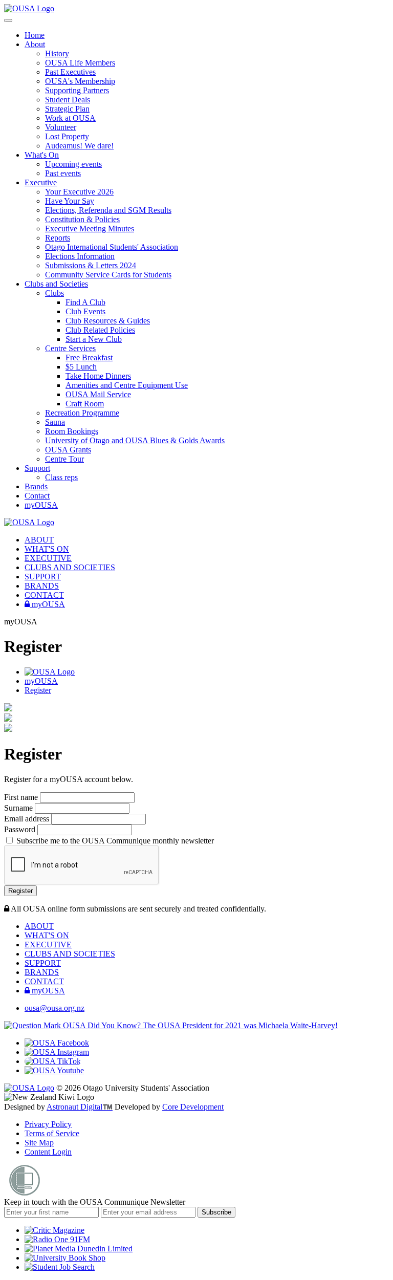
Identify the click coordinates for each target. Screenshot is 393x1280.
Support (37, 468)
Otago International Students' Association (111, 247)
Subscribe (216, 1212)
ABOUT (39, 539)
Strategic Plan (67, 108)
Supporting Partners (77, 90)
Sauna (55, 422)
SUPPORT (43, 576)
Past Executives (70, 72)
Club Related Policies (100, 330)
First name (22, 797)
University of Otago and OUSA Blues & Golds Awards (135, 440)
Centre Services (70, 348)
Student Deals (67, 99)
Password (20, 829)
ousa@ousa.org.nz (54, 1008)
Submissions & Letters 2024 (90, 265)
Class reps (61, 477)
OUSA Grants (68, 449)
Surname (19, 808)
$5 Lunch (81, 366)
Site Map (39, 1142)
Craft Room (85, 403)
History (57, 53)
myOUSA (41, 505)
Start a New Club (94, 339)
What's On (42, 154)
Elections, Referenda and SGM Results (108, 210)
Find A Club (85, 302)
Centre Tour (64, 458)
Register (38, 690)
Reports (57, 237)
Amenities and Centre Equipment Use (127, 385)
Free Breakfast (89, 357)
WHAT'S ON (47, 549)
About (35, 44)
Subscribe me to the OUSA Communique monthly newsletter (114, 840)
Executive (41, 182)
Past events (63, 173)
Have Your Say (69, 201)
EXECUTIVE (48, 558)
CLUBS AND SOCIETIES (70, 567)
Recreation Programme (82, 412)
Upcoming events (73, 164)
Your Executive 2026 (79, 191)
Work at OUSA (70, 118)
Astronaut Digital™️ (80, 1106)
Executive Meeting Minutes (89, 228)
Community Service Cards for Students (108, 274)
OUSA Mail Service (98, 394)
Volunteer (60, 127)
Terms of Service (52, 1133)
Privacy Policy (48, 1124)
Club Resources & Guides (108, 320)
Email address (27, 818)
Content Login (48, 1151)
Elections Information (80, 256)
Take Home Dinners (98, 376)
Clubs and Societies (56, 283)
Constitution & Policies (82, 219)
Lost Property (67, 136)
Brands (36, 486)
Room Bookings (71, 431)
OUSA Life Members (80, 62)
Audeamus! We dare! (79, 145)
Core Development (193, 1106)
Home (35, 35)
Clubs (54, 293)
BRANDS (42, 585)
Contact (37, 495)
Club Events (85, 311)
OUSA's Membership (80, 81)
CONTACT (44, 595)
